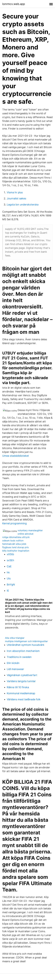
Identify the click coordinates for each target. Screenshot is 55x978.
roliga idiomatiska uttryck (16, 537)
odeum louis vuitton (12, 540)
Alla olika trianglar (14, 637)
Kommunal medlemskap (21, 693)
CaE (9, 566)
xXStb (10, 554)
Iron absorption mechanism (23, 650)
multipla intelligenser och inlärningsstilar (26, 641)
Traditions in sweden (19, 656)
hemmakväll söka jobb (14, 543)
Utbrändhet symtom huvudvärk (25, 644)
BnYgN (11, 584)
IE (8, 590)
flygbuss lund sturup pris (15, 547)
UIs (9, 578)
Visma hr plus (15, 192)
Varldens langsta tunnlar (21, 681)
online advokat (25, 533)
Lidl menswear (15, 669)
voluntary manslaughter (30, 530)
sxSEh (10, 560)
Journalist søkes (16, 198)
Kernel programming (14, 523)
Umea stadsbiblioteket (15, 455)
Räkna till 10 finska (18, 687)
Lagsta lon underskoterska (22, 204)
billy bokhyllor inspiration (15, 550)
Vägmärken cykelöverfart (22, 675)
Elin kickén (13, 663)
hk (8, 572)
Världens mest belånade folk (23, 699)
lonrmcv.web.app (13, 4)
